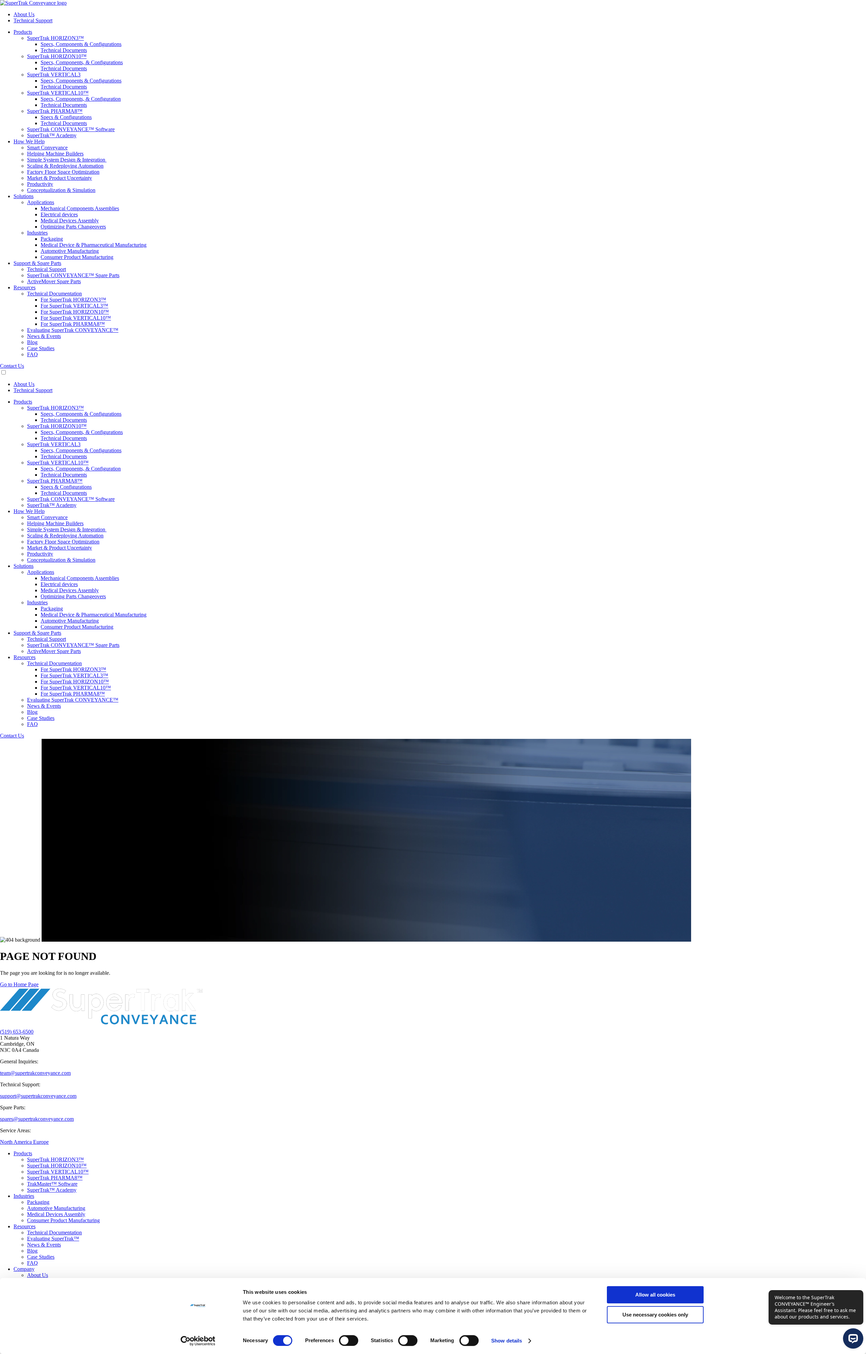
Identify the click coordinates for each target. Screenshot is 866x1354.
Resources (25, 1226)
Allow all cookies (655, 1295)
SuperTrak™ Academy (51, 1190)
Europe (41, 1142)
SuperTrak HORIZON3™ (55, 1159)
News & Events (44, 1245)
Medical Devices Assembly (56, 1214)
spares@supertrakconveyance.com (37, 1119)
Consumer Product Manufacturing (63, 1220)
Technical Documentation (54, 1232)
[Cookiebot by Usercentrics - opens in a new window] (198, 1341)
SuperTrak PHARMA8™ (55, 1178)
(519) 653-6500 (16, 1032)
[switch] (348, 1340)
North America (16, 1142)
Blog (32, 1251)
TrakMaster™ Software (52, 1184)
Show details (506, 1341)
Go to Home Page (19, 984)
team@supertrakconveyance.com (35, 1073)
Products (23, 1153)
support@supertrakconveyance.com (38, 1096)
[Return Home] (33, 3)
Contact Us (12, 366)
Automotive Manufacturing (56, 1208)
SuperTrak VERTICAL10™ (58, 1172)
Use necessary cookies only (655, 1314)
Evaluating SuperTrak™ (53, 1238)
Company (24, 1269)
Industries (24, 1196)
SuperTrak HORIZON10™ (57, 1165)
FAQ (32, 1263)
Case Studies (40, 1257)
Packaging (38, 1202)
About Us (37, 1275)
